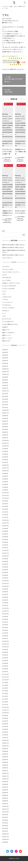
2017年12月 (5, 492)
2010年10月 (5, 713)
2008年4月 (5, 795)
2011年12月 (5, 674)
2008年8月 (5, 784)
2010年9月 (5, 715)
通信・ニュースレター (7, 338)
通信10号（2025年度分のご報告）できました (13, 245)
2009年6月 (5, 757)
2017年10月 (5, 498)
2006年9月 (5, 842)
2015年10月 (5, 556)
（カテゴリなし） (6, 266)
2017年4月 (5, 512)
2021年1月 (5, 407)
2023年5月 (5, 363)
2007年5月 (5, 823)
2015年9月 (5, 558)
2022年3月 (5, 388)
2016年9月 (5, 528)
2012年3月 (5, 666)
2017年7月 (5, 503)
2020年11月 (5, 413)
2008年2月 (5, 801)
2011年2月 (5, 702)
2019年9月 (5, 448)
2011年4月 (5, 696)
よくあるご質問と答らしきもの (10, 324)
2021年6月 (5, 396)
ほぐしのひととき (6, 319)
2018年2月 (5, 487)
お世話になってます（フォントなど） (11, 283)
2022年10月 (5, 374)
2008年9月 (5, 781)
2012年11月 (5, 644)
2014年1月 (5, 605)
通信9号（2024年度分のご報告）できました (13, 247)
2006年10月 (5, 839)
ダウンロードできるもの (8, 308)
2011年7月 (5, 688)
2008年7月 (5, 787)
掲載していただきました (8, 332)
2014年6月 (5, 597)
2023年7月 (5, 360)
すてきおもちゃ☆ (6, 305)
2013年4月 (5, 630)
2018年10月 (5, 470)
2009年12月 (5, 740)
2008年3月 (5, 798)
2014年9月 (5, 589)
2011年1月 (5, 704)
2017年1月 (5, 517)
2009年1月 (5, 770)
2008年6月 (5, 790)
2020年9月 (5, 415)
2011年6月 (5, 691)
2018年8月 (5, 473)
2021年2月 (5, 404)
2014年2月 (5, 603)
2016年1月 (5, 547)
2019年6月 (5, 451)
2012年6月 (5, 658)
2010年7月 (5, 721)
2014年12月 (5, 580)
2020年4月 (5, 429)
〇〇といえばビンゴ (7, 258)
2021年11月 (5, 391)
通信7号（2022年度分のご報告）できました (13, 255)
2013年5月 (5, 627)
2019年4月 (5, 457)
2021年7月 (5, 393)
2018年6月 (5, 479)
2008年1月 (5, 803)
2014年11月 (5, 583)
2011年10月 (5, 680)
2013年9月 (5, 616)
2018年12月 (5, 465)
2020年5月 (5, 426)
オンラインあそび (6, 280)
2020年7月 (5, 421)
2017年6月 (5, 506)
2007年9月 (5, 814)
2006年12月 (5, 834)
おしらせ (4, 275)
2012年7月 (5, 655)
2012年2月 (5, 669)
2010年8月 (5, 718)
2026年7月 (5, 349)
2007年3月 (5, 825)
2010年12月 (5, 707)
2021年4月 (5, 402)
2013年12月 (5, 608)
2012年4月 (5, 663)
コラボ (3, 294)
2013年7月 (5, 622)
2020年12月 (5, 410)
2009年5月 (5, 759)
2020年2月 (5, 435)
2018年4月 (5, 481)
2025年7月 (5, 352)
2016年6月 (5, 536)
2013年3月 (5, 633)
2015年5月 (5, 567)
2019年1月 (5, 462)
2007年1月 (5, 831)
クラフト (4, 291)
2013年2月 (5, 636)
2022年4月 (5, 385)
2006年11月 (5, 836)
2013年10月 (5, 614)
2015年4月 (5, 570)
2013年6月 (5, 624)
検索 (3, 231)
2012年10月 (5, 647)
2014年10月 (5, 586)
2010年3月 (5, 732)
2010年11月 (5, 710)
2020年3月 (5, 432)
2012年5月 (5, 660)
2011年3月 (5, 699)
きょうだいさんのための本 (9, 286)
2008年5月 (5, 792)
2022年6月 (5, 380)
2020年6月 (5, 424)
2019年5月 (5, 454)
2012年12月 (5, 641)
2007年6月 (5, 820)
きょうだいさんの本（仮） (8, 288)
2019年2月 (5, 459)
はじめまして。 (6, 310)
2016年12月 (5, 520)
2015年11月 (5, 553)
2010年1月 (5, 737)
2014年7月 (5, 594)
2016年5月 (5, 539)
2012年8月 (5, 652)
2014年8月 (5, 591)
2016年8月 (5, 531)
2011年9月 (5, 682)
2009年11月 (5, 743)
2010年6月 (5, 724)
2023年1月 (5, 366)
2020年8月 (5, 418)
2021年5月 (5, 399)
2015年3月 (5, 572)
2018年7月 (5, 476)
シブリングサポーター (7, 302)
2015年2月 (5, 575)
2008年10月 (5, 779)
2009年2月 (5, 768)
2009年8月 (5, 751)
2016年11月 (5, 523)
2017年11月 (5, 495)
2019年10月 (5, 446)
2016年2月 (5, 545)
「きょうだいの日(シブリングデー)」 (11, 272)
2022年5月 (5, 382)
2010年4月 (5, 729)
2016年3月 (5, 542)
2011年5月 (5, 693)
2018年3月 (5, 484)
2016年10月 (5, 525)
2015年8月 (5, 561)
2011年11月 (5, 677)
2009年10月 (5, 746)
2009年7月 (5, 754)
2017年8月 (5, 501)
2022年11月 (5, 371)
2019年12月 (5, 440)
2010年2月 (5, 735)
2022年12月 (5, 369)
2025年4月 (5, 355)
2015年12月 (5, 550)
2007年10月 (5, 812)
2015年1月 (5, 578)
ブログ (4, 316)
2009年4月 (5, 762)
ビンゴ (4, 313)
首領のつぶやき (8, 22)
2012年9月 (5, 649)
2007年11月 (5, 809)
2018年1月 (5, 490)
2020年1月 (5, 437)
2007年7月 (5, 817)
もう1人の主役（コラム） (8, 321)
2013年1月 (5, 638)
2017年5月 (5, 509)
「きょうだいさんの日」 (8, 269)
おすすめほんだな (6, 277)
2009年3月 (5, 765)
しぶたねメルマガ (6, 297)
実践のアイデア (6, 330)
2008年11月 (5, 776)
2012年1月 (5, 671)
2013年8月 (5, 619)
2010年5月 (5, 726)
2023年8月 (5, 358)
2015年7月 (5, 564)
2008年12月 (5, 773)
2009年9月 (5, 748)
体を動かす (5, 327)
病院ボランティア (6, 335)
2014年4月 (5, 600)
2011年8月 (5, 685)
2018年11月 (5, 468)
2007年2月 (5, 828)
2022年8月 (5, 377)
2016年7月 (5, 534)
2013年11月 (5, 611)
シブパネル (5, 299)
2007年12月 (5, 806)
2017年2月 (5, 514)
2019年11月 (5, 443)
